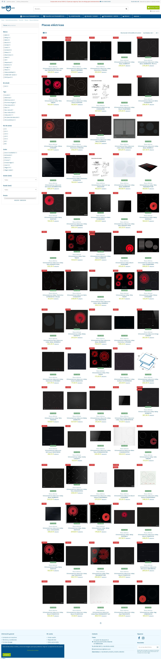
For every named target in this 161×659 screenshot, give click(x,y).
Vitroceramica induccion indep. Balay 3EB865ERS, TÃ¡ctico (148, 63)
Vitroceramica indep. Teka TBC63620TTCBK (148, 185)
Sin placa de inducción (12, 117)
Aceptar (6, 655)
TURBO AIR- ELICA (11, 75)
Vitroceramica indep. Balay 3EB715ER (53, 218)
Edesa (8, 52)
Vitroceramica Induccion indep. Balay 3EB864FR (53, 496)
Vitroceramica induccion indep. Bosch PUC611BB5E (124, 108)
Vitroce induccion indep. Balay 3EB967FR (148, 412)
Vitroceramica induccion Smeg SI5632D (148, 334)
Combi (7, 95)
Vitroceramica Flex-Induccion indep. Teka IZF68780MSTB (124, 419)
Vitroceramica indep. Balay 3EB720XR (100, 529)
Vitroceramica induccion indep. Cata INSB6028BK (148, 263)
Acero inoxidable (11, 152)
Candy (8, 45)
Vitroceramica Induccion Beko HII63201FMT (148, 101)
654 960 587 (135, 1)
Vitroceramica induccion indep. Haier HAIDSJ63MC (53, 529)
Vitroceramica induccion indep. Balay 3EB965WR (124, 185)
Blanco (8, 157)
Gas (7, 107)
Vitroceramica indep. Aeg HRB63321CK (148, 613)
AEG (7, 35)
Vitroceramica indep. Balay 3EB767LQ (77, 334)
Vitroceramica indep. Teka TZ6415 (124, 296)
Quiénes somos (11, 1)
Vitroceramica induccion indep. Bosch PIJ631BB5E (77, 69)
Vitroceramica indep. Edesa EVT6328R (53, 147)
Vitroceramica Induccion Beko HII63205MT (77, 296)
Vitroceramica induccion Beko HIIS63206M (100, 218)
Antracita (8, 155)
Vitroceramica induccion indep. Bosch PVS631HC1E (53, 613)
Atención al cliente (145, 1)
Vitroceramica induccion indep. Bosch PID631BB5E (77, 224)
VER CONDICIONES (106, 1)
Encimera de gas (10, 102)
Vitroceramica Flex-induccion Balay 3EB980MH (100, 341)
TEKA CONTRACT (10, 72)
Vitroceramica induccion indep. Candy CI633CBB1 (148, 652)
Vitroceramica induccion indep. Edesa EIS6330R (77, 101)
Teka (7, 70)
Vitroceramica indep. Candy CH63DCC (77, 457)
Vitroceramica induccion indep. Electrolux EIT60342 (77, 147)
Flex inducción (10, 105)
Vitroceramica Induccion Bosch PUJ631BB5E (124, 496)
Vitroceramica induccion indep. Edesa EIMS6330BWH (148, 496)
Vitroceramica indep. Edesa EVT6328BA (148, 296)
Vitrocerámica (10, 120)
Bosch (8, 42)
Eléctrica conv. (10, 100)
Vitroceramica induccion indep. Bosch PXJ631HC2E (77, 613)
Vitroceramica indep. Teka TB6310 (53, 101)
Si (6, 86)
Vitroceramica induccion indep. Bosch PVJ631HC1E (148, 535)
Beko (7, 40)
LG (6, 60)
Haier (7, 57)
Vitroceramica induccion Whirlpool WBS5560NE (101, 645)
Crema (7, 160)
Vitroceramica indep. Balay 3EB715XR (77, 529)
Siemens (8, 65)
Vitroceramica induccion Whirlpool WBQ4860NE (148, 568)
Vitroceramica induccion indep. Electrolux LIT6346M (124, 341)
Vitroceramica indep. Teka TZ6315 (100, 373)
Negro (8, 167)
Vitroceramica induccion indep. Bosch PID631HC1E (124, 574)
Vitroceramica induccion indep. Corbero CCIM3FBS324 (124, 380)
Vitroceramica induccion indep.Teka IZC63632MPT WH (100, 613)
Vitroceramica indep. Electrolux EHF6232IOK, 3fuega (53, 296)
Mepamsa (8, 62)
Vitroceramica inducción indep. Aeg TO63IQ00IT (77, 574)
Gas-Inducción (10, 112)
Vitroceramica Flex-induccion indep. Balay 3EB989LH (100, 302)
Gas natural (9, 110)
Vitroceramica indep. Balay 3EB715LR (53, 568)
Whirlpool (9, 77)
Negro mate (9, 170)
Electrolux (9, 55)
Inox (7, 165)
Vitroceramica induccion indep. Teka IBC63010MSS (77, 490)
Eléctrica (8, 97)
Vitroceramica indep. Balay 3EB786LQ (124, 535)
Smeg (8, 67)
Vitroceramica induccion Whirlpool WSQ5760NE (53, 451)
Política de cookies (32, 650)
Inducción (9, 115)
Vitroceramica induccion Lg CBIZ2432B (101, 185)
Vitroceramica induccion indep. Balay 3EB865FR (100, 257)
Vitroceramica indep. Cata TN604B (148, 457)
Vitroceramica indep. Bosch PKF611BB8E (124, 263)
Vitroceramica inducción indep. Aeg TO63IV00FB (124, 613)
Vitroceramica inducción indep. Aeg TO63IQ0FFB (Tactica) (53, 69)
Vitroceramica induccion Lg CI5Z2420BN (101, 108)
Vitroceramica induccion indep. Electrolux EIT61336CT (53, 380)
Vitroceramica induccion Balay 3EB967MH (77, 419)
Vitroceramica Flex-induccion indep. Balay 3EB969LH (53, 341)
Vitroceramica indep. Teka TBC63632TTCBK (100, 574)
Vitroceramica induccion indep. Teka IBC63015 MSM (124, 224)
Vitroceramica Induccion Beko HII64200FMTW (124, 451)
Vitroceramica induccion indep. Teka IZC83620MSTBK (100, 451)
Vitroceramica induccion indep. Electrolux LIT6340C (100, 69)
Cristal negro (9, 162)
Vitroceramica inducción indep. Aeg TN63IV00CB (100, 419)
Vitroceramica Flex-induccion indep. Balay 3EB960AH (124, 147)
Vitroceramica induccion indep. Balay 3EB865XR (124, 63)
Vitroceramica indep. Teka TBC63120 (53, 419)
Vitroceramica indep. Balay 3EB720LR (148, 218)
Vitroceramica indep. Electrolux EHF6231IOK (77, 179)
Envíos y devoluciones (22, 1)
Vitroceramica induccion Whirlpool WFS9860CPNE (53, 185)
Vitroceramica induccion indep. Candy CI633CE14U (77, 380)
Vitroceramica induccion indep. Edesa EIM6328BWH (100, 496)
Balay (7, 37)
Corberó (8, 50)
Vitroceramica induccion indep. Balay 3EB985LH (148, 147)
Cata (7, 47)
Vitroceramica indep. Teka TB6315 (76, 257)
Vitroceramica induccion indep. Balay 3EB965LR (100, 140)
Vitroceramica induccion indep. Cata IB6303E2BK (148, 380)
